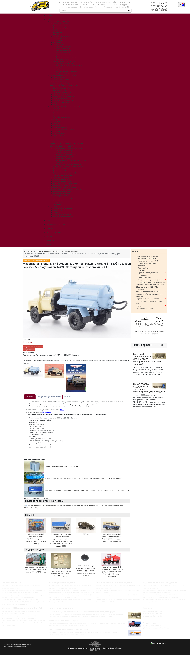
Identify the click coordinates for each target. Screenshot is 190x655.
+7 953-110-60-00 (151, 618)
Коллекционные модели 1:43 (147, 256)
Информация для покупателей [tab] (49, 397)
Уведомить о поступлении (33, 347)
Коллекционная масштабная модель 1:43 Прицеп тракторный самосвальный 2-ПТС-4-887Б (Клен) (83, 478)
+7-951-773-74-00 (158, 6)
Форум (119, 648)
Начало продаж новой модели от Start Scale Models (69, 629)
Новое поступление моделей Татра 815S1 (65, 621)
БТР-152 (86, 534)
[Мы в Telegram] (156, 9)
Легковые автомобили (147, 259)
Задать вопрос (29, 350)
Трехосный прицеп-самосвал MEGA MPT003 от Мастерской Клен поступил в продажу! (148, 359)
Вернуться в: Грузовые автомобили (36, 260)
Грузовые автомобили (147, 263)
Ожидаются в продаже (145, 308)
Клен (86, 648)
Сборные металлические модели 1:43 (151, 282)
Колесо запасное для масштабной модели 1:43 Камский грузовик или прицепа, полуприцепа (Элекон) (86, 570)
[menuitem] (50, 15)
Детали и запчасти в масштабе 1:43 (150, 285)
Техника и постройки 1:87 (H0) (148, 292)
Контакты (106, 648)
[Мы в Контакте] (152, 9)
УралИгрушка (27, 644)
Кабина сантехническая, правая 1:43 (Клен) (61, 466)
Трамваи (141, 270)
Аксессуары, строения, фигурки (150, 280)
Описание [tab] (30, 397)
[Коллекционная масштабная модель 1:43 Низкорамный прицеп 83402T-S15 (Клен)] (36, 559)
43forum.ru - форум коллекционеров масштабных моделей (149, 332)
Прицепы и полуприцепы (148, 273)
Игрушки (139, 306)
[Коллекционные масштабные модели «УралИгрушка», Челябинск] (40, 6)
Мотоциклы (142, 275)
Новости (113, 648)
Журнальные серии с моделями (148, 299)
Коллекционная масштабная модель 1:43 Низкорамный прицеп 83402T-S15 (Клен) (36, 569)
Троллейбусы (143, 268)
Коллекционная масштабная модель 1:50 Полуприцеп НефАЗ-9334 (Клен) (23, 620)
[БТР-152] (86, 525)
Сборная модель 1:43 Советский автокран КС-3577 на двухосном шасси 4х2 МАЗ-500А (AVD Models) (36, 539)
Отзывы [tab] (67, 397)
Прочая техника (144, 277)
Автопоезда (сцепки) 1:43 (148, 261)
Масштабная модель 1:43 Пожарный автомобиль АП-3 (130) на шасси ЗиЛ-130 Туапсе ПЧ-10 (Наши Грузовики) (111, 571)
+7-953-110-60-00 (158, 3)
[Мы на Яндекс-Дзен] (159, 9)
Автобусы (142, 266)
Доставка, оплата (95, 648)
